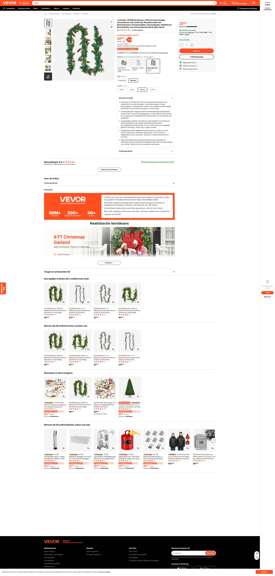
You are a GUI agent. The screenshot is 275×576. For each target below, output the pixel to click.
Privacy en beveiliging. (105, 572)
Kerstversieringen (66, 14)
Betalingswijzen (49, 566)
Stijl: (118, 76)
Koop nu (196, 51)
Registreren (267, 297)
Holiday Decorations (54, 14)
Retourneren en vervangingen (53, 554)
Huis (45, 14)
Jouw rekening (49, 560)
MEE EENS (264, 572)
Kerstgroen (76, 14)
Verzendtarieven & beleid (52, 563)
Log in (267, 292)
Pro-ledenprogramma (93, 554)
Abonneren (210, 553)
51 (66, 164)
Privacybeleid (133, 557)
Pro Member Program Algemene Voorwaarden (144, 560)
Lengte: (119, 86)
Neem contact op (49, 551)
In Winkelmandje (196, 57)
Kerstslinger (85, 14)
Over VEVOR (133, 551)
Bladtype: (120, 57)
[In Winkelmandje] (63, 302)
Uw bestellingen (49, 557)
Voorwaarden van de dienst (138, 554)
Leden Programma (92, 551)
